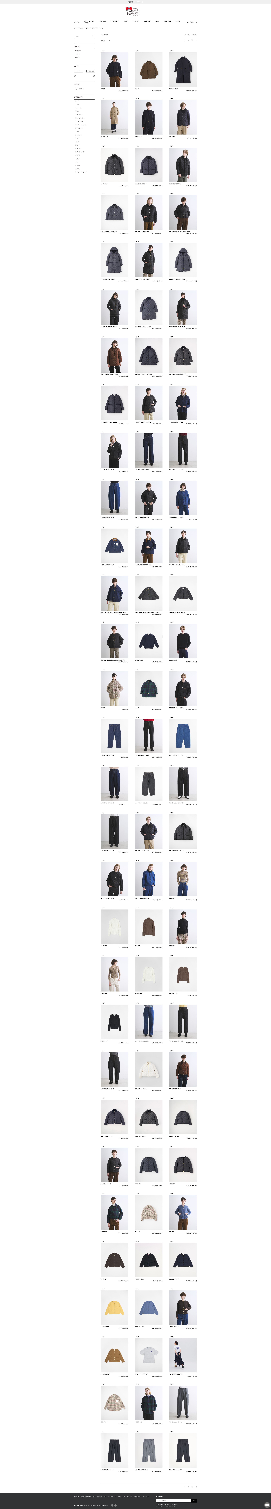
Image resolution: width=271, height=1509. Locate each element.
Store (86, 23)
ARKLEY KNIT (139, 1279)
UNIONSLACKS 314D (142, 469)
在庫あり (81, 88)
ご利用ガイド (137, 1496)
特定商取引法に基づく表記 (88, 1496)
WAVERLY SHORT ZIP (142, 850)
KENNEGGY (104, 993)
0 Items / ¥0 (193, 22)
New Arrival (89, 21)
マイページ (146, 1496)
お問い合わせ (121, 1496)
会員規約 (129, 1496)
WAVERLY (172, 136)
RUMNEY (172, 898)
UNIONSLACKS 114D (107, 755)
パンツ (77, 141)
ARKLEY (137, 1184)
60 (185, 34)
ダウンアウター (79, 118)
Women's (115, 21)
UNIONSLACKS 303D (107, 517)
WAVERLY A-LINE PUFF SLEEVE (179, 231)
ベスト (77, 104)
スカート (77, 145)
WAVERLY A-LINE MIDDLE (109, 374)
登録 (194, 1500)
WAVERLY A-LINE (140, 1088)
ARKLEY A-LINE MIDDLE (109, 422)
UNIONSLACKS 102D (107, 850)
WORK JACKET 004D (107, 898)
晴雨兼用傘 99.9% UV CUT (135, 2)
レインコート (79, 128)
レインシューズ (79, 151)
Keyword (103, 21)
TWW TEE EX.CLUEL (141, 1374)
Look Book (167, 21)
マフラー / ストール (81, 172)
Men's (126, 21)
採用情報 (99, 1496)
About (178, 21)
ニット (77, 131)
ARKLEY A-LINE (174, 1136)
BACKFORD (139, 660)
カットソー (78, 135)
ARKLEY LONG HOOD (108, 279)
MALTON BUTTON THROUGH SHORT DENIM (115, 612)
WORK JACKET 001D (176, 707)
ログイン (76, 22)
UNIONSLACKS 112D (176, 755)
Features (147, 21)
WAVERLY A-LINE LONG (143, 327)
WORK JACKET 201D (142, 517)
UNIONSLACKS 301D (176, 1041)
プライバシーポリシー (110, 1496)
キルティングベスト (81, 125)
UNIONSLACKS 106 (141, 1469)
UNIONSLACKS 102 (175, 1422)
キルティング (79, 121)
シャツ (77, 138)
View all (194, 34)
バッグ (77, 158)
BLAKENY (104, 1231)
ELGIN (103, 89)
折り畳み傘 (78, 165)
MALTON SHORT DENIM (143, 565)
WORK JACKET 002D (176, 422)
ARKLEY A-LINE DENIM (177, 612)
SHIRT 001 (104, 1422)
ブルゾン (77, 111)
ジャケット (78, 108)
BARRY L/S (138, 136)
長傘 (76, 162)
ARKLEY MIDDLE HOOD (177, 279)
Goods (136, 21)
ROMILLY (172, 1231)
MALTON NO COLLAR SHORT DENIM (113, 660)
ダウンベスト (79, 114)
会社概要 (76, 1496)
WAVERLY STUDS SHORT (109, 231)
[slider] (75, 76)
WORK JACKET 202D (176, 517)
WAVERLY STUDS (140, 184)
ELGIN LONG (173, 89)
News (157, 21)
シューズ (77, 155)
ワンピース (78, 148)
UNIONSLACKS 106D (176, 803)
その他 (77, 168)
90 (188, 34)
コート (77, 101)
